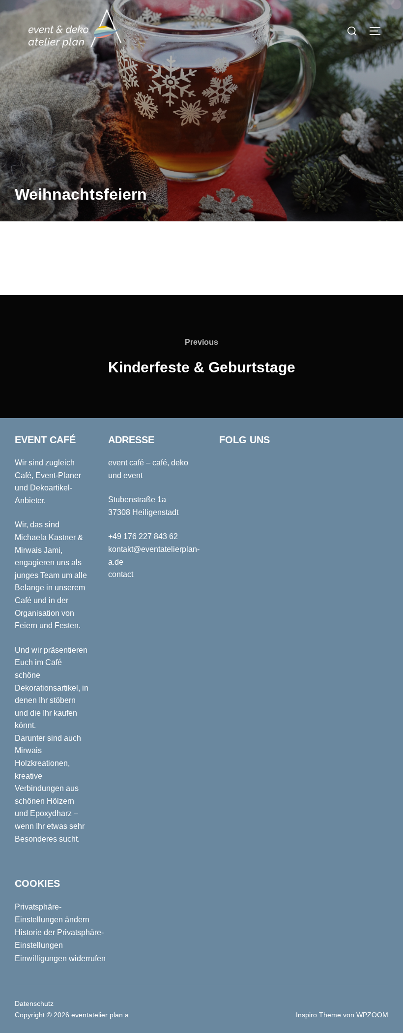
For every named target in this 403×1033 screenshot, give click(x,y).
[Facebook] (326, 36)
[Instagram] (303, 36)
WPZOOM (372, 1015)
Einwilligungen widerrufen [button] (60, 958)
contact (120, 574)
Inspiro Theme (318, 1015)
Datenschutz (34, 1003)
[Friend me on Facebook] (230, 467)
